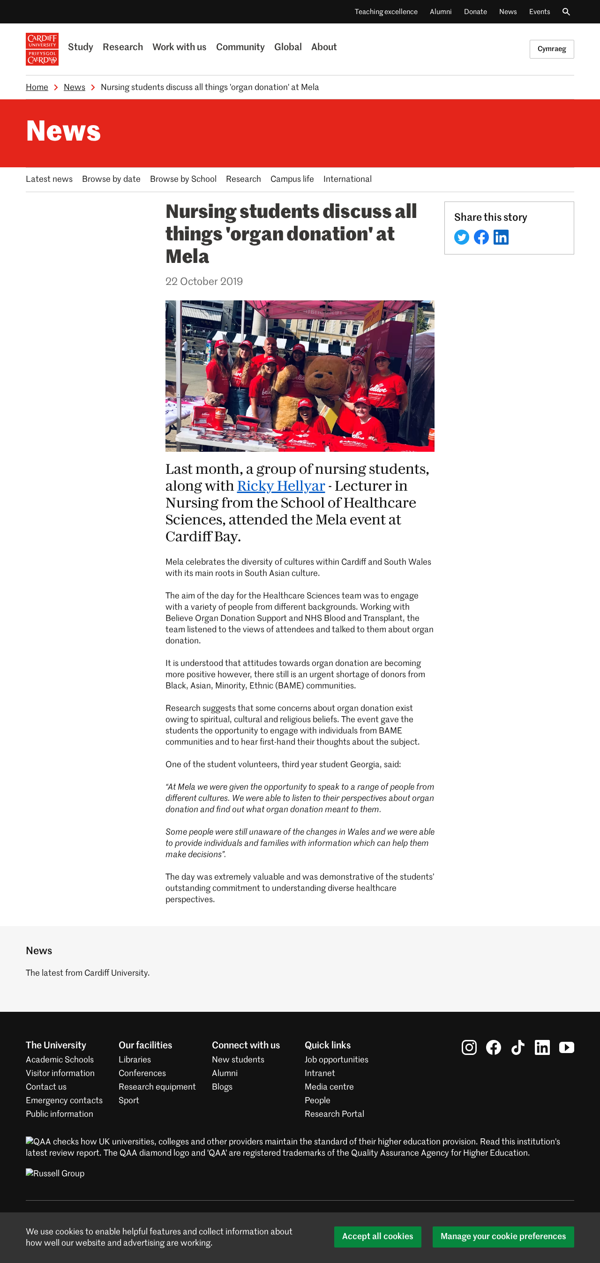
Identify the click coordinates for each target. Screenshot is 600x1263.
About (324, 47)
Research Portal (334, 1114)
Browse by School (183, 179)
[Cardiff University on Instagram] (469, 1047)
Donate (475, 11)
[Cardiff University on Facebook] (493, 1047)
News (508, 11)
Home (37, 87)
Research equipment (157, 1087)
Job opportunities (336, 1060)
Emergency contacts (64, 1101)
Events (539, 11)
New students (238, 1060)
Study (80, 47)
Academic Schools (60, 1060)
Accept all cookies (377, 1237)
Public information (59, 1114)
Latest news (49, 179)
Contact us (46, 1087)
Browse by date (111, 179)
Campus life (292, 179)
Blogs (222, 1087)
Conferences (142, 1073)
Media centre (329, 1087)
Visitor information (60, 1073)
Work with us (179, 47)
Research (123, 47)
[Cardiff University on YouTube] (566, 1047)
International (347, 179)
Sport (129, 1101)
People (317, 1101)
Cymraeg (552, 48)
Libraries (135, 1060)
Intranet (320, 1073)
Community (240, 47)
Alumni (441, 11)
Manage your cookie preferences (503, 1237)
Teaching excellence (386, 11)
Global (288, 47)
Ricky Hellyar (281, 486)
